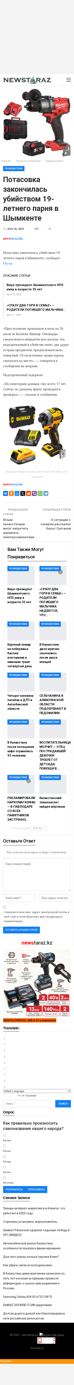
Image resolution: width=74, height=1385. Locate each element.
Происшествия (14, 168)
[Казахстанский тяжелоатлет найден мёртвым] (53, 784)
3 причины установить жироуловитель (30, 1221)
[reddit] (28, 493)
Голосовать (36, 1189)
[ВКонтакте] (5, 493)
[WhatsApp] (40, 493)
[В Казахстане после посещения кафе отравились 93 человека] (21, 728)
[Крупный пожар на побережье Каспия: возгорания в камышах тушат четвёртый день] (21, 630)
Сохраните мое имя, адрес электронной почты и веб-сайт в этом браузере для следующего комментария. (36, 917)
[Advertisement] (37, 37)
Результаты (14, 1189)
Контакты (37, 1348)
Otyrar (7, 263)
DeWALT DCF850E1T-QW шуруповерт (27, 1305)
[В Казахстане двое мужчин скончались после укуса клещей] (53, 630)
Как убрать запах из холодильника (27, 1265)
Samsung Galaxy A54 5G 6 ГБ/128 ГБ (27, 1296)
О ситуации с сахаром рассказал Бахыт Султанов (55, 524)
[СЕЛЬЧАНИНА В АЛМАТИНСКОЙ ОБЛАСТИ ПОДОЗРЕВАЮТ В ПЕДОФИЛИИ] (53, 682)
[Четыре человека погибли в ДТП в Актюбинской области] (21, 682)
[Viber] (34, 493)
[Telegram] (45, 493)
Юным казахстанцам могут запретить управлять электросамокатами (18, 528)
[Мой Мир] (17, 493)
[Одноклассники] (11, 493)
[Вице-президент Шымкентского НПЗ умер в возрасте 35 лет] (21, 575)
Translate (30, 1095)
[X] (22, 493)
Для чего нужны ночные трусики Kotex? (31, 1256)
